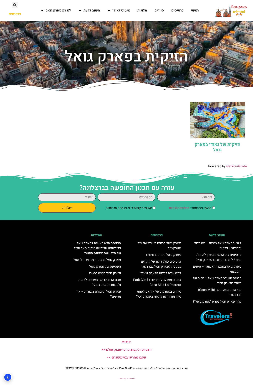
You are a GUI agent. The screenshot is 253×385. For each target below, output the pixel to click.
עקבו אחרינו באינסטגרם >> (126, 357)
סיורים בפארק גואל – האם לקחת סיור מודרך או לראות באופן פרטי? (158, 294)
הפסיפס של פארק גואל (105, 266)
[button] (15, 5)
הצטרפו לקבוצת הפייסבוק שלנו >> (126, 349)
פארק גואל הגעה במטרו (105, 273)
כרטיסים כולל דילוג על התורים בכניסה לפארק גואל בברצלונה (161, 264)
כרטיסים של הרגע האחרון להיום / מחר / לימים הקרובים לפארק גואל (218, 257)
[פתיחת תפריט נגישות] (8, 377)
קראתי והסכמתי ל (190, 208)
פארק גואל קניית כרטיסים (163, 254)
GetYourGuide (236, 166)
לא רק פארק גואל (58, 10)
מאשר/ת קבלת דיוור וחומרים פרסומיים (129, 208)
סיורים (159, 10)
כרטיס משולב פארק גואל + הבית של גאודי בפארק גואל (217, 281)
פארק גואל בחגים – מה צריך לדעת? (97, 259)
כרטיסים (177, 10)
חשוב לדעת (92, 10)
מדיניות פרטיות (127, 378)
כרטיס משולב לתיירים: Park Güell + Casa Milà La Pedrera (157, 282)
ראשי (195, 10)
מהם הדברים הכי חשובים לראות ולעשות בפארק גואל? (99, 282)
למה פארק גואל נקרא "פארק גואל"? (217, 301)
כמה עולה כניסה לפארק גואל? (160, 273)
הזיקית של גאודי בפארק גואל (217, 147)
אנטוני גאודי (121, 10)
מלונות (142, 10)
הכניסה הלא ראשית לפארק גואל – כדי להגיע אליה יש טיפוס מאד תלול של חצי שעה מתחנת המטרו (97, 248)
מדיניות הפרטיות (179, 208)
